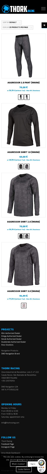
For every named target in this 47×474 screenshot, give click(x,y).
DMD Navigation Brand (10, 354)
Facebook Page (7, 444)
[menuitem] (42, 9)
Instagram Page (8, 447)
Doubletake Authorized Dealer (13, 342)
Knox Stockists (7, 345)
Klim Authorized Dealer (10, 333)
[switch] (41, 470)
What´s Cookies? (18, 464)
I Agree (32, 464)
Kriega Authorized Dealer (11, 336)
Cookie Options (24, 469)
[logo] (19, 9)
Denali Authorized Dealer (11, 339)
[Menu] (42, 9)
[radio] (20, 97)
